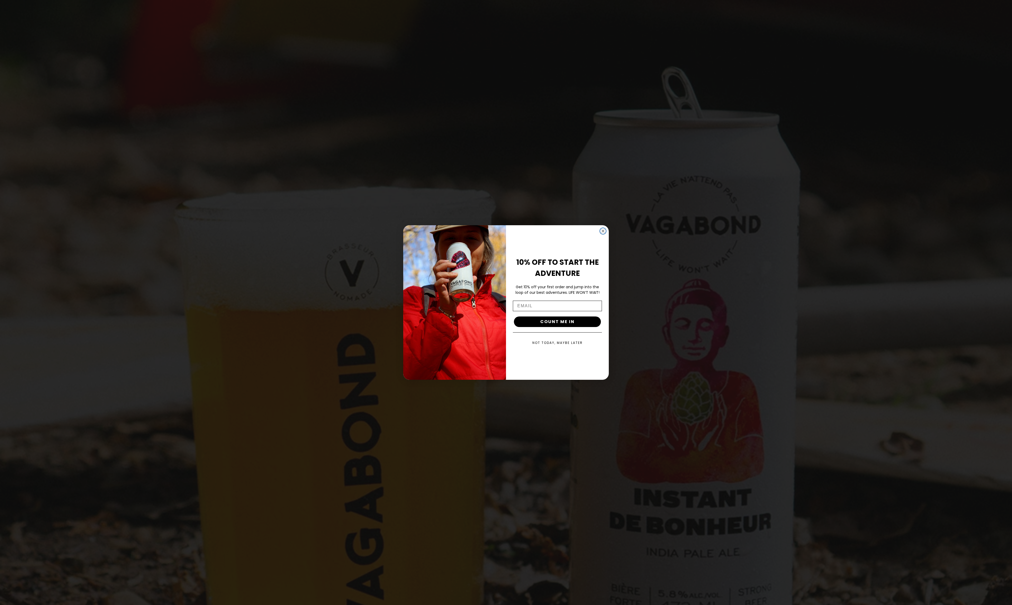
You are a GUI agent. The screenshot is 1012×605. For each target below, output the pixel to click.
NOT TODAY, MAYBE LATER (557, 342)
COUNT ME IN (557, 322)
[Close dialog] (603, 231)
